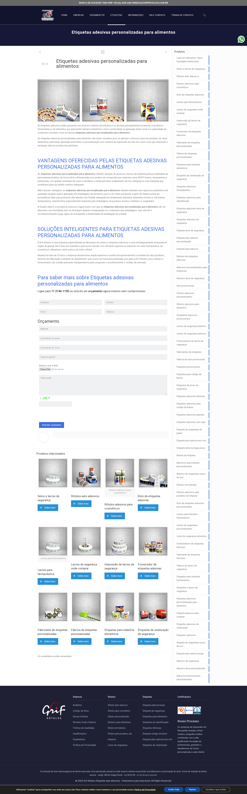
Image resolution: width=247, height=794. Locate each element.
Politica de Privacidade (144, 789)
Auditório (77, 705)
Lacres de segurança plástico (191, 326)
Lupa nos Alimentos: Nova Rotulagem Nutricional (190, 60)
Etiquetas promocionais (188, 367)
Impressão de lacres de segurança (188, 122)
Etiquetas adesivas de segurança (188, 221)
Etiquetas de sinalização (155, 745)
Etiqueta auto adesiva (187, 249)
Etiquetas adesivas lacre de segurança (190, 210)
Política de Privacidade (84, 745)
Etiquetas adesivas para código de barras (189, 405)
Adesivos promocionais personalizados (188, 677)
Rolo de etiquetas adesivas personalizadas (190, 505)
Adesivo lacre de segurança (190, 278)
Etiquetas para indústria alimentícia (188, 166)
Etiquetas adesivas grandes (190, 414)
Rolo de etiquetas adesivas (190, 94)
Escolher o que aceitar (216, 789)
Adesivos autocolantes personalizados (188, 464)
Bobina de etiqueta (186, 455)
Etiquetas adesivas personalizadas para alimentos (187, 602)
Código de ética (81, 710)
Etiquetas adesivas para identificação (189, 199)
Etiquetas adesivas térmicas (191, 396)
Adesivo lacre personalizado (191, 668)
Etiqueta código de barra (155, 733)
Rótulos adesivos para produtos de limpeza (188, 494)
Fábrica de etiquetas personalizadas (187, 155)
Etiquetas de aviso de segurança (187, 387)
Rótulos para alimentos (119, 722)
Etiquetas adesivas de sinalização (188, 626)
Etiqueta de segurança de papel (189, 431)
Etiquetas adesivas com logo (191, 422)
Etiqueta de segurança (154, 710)
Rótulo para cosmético (119, 710)
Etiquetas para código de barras (189, 376)
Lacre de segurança (117, 745)
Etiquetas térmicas (152, 728)
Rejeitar (192, 789)
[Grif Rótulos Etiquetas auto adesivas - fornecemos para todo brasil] (47, 15)
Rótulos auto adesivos (85, 496)
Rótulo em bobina (116, 728)
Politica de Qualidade (83, 728)
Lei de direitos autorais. (147, 775)
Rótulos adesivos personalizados (185, 295)
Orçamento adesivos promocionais (187, 317)
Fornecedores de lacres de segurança (190, 343)
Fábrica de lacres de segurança (187, 567)
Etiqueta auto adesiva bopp (190, 653)
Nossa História (80, 716)
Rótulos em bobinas (187, 484)
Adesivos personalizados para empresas (192, 269)
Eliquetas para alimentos (155, 716)
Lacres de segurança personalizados (187, 527)
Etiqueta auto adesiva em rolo (191, 440)
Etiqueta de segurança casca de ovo (191, 644)
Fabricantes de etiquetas (189, 352)
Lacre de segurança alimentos (192, 536)
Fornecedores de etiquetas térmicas (190, 545)
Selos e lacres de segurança (191, 69)
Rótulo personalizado (118, 716)
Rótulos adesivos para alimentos (188, 306)
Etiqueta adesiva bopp (154, 705)
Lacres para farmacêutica (189, 102)
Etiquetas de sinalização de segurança (190, 177)
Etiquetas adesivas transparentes (186, 188)
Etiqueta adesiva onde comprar (188, 615)
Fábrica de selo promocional (191, 359)
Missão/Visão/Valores (84, 722)
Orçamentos (79, 739)
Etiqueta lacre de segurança (190, 230)
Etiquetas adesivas (186, 635)
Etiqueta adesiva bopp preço (191, 448)
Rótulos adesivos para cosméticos (188, 85)
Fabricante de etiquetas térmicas (188, 556)
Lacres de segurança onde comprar (190, 111)
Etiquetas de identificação (156, 722)
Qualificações (79, 733)
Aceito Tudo (173, 789)
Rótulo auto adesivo (118, 705)
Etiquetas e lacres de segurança (187, 589)
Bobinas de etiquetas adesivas (187, 258)
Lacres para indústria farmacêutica (187, 516)
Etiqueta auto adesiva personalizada (187, 240)
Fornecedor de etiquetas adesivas (189, 133)
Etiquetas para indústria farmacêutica (188, 578)
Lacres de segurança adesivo (191, 333)
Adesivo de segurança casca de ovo (191, 475)
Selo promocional (185, 285)
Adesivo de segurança (188, 661)
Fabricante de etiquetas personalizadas (188, 144)
